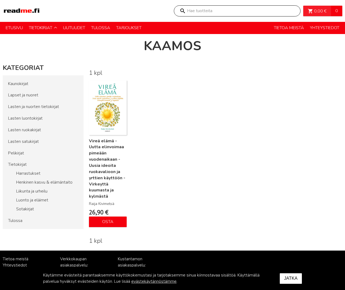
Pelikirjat (16, 153)
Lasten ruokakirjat (24, 130)
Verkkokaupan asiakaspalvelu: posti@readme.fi (75, 265)
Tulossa (15, 221)
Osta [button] (107, 222)
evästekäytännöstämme (154, 281)
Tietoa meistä (15, 259)
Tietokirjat (17, 164)
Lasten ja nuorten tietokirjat (33, 107)
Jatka (291, 278)
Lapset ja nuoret (23, 95)
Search (182, 11)
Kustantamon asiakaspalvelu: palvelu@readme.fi (135, 265)
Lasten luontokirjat (25, 118)
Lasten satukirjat (23, 141)
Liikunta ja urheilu (31, 191)
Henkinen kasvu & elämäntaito (44, 182)
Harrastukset (28, 173)
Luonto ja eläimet (32, 200)
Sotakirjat (25, 209)
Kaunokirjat (18, 84)
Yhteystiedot (15, 265)
